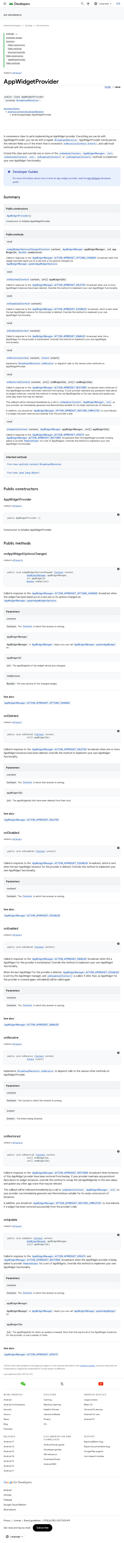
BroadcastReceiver (27, 100)
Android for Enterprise (14, 1404)
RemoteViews (31, 440)
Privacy (47, 1419)
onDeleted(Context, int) (19, 157)
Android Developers (12, 25)
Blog (6, 1424)
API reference (13, 15)
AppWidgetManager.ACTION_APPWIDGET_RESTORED (60, 387)
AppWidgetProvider (18, 215)
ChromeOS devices (93, 1409)
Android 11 (9, 1470)
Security (7, 1409)
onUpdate (12, 429)
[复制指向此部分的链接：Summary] (23, 197)
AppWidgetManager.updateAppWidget (94, 644)
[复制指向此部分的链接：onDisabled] (22, 833)
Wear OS (88, 1404)
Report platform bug (93, 1441)
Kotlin (108, 87)
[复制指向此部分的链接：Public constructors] (41, 489)
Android (7, 1399)
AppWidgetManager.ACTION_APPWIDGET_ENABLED (59, 336)
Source (7, 1414)
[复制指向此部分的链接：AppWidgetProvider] (34, 500)
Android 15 (9, 1451)
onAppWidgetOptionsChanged (23, 249)
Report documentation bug (97, 1446)
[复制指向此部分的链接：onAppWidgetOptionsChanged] (50, 554)
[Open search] (82, 3)
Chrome (7, 1495)
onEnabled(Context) (49, 157)
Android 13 (9, 1461)
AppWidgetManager (73, 249)
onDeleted (13, 279)
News (6, 1419)
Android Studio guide (54, 1444)
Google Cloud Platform (15, 1504)
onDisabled (13, 303)
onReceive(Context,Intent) (80, 143)
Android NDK (50, 1464)
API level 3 (17, 73)
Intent (45, 357)
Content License (87, 1365)
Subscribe (42, 1527)
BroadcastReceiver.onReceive (36, 363)
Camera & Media (52, 1414)
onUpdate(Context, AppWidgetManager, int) (86, 153)
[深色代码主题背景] (118, 514)
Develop (28, 25)
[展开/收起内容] (16, 34)
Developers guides (52, 1449)
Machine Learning (52, 1404)
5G (45, 1424)
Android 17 (9, 1441)
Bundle (23, 252)
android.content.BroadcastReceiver (26, 111)
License (17, 1520)
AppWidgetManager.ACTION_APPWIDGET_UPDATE (58, 434)
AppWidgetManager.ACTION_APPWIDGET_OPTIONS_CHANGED (64, 257)
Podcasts (8, 1429)
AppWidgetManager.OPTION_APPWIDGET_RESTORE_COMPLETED (67, 410)
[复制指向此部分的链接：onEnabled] (21, 929)
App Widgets (93, 178)
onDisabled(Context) (78, 157)
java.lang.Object (12, 108)
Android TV (89, 1419)
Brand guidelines (32, 1520)
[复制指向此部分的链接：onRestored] (23, 1136)
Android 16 (9, 1446)
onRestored (13, 382)
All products (10, 1509)
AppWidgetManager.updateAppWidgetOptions (32, 263)
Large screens (90, 1399)
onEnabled (12, 330)
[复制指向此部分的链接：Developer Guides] (41, 172)
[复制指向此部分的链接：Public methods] (34, 543)
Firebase (8, 1500)
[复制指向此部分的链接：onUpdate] (20, 1220)
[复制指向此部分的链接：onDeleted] (21, 716)
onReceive (13, 357)
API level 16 (17, 560)
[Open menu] (5, 3)
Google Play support (93, 1451)
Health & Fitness (51, 1409)
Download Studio (52, 1459)
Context (45, 249)
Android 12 (9, 1466)
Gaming (48, 1399)
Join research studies (94, 1456)
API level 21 (17, 1142)
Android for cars (92, 1414)
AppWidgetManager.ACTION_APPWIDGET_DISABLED (59, 309)
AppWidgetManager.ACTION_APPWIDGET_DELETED (59, 284)
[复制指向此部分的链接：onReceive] (21, 1038)
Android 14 (9, 1456)
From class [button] (34, 464)
